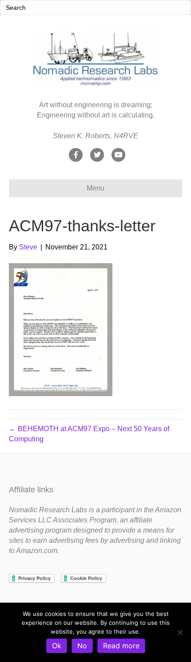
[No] (179, 632)
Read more (121, 645)
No (82, 645)
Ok (56, 645)
